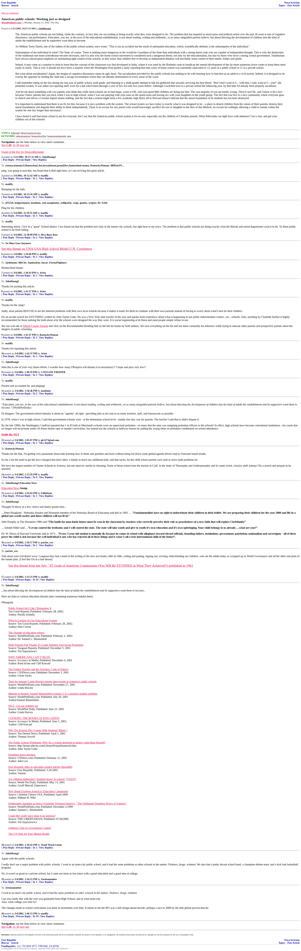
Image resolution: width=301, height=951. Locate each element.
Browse (5, 5)
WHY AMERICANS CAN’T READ (29, 657)
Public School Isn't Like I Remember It (29, 608)
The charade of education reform (26, 632)
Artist (43, 272)
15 (2, 493)
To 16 (35, 579)
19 (2, 879)
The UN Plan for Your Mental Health (28, 833)
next (22, 145)
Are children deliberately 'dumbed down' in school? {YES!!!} (42, 779)
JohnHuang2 (49, 157)
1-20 (8, 145)
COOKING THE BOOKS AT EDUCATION (33, 718)
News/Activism (292, 2)
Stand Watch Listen (51, 845)
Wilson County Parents (35, 325)
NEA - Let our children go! (23, 705)
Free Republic (8, 2)
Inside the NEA (10, 434)
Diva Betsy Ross (49, 234)
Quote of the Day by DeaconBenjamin (22, 151)
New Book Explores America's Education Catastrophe (38, 791)
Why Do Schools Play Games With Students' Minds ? (37, 730)
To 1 (35, 178)
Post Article (293, 5)
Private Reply (23, 159)
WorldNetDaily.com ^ (12, 22)
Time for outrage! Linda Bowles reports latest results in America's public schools (52, 681)
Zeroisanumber (49, 879)
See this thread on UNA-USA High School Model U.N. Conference (46, 249)
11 (2, 372)
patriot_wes (47, 542)
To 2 (35, 197)
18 (2, 845)
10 (2, 353)
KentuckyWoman (49, 335)
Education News (10, 488)
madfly (44, 175)
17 (2, 577)
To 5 (35, 257)
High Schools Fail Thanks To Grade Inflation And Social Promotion (45, 644)
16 (2, 542)
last (27, 145)
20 (2, 913)
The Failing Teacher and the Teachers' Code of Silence (38, 669)
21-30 (16, 145)
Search (14, 5)
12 (2, 391)
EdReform (46, 493)
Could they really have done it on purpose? (32, 815)
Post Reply (8, 159)
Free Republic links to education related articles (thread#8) (40, 766)
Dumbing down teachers (21, 754)
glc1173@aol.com (50, 440)
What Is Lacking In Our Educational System (32, 620)
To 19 (35, 916)
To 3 (35, 215)
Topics (282, 5)
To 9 (35, 477)
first (3, 145)
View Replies (39, 159)
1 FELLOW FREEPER (53, 372)
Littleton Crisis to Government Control (29, 828)
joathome (46, 391)
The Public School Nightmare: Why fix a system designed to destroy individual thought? (57, 742)
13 (2, 440)
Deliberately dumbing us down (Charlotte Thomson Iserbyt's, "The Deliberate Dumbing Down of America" (67, 803)
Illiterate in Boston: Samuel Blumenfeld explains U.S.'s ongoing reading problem (52, 693)
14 (2, 474)
